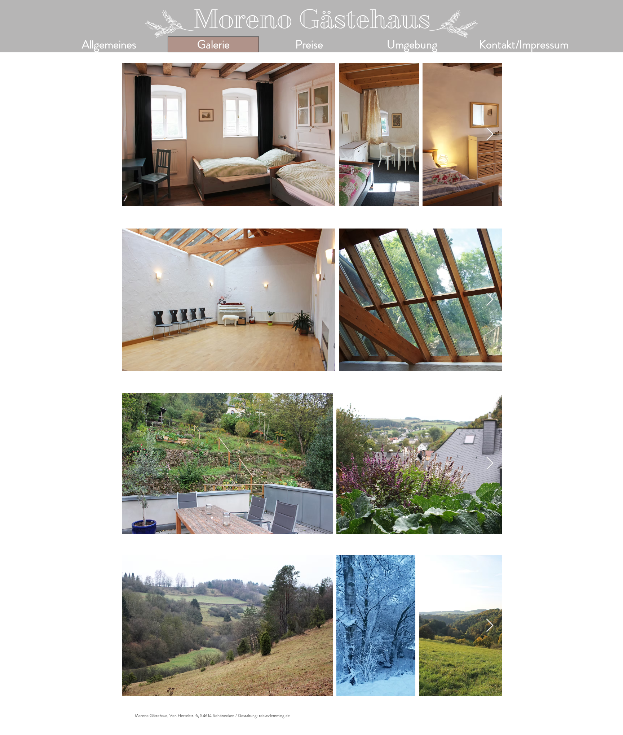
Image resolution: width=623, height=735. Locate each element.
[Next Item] (490, 134)
